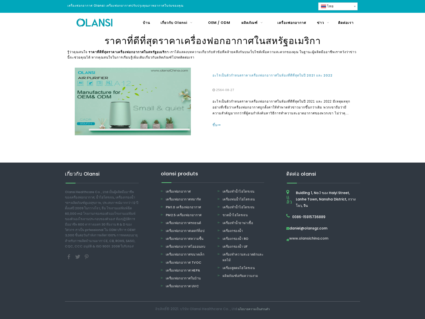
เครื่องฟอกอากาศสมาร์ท (183, 199)
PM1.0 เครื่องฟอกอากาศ (183, 207)
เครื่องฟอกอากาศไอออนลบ (185, 246)
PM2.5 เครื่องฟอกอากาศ (184, 215)
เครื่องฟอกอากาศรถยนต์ (183, 223)
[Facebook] (69, 256)
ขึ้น (214, 125)
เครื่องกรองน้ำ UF (235, 246)
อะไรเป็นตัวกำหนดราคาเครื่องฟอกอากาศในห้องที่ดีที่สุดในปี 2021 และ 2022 (272, 75)
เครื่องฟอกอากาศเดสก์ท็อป (185, 230)
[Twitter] (78, 256)
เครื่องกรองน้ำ (233, 230)
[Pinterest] (87, 256)
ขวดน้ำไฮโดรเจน (235, 215)
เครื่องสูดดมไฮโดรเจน (239, 268)
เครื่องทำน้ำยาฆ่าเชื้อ (238, 223)
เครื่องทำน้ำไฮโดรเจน (238, 191)
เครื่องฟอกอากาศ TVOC (183, 262)
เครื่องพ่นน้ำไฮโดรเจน (239, 199)
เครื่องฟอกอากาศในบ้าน (183, 278)
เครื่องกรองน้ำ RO (236, 238)
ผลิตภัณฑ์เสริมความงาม (240, 275)
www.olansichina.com (308, 239)
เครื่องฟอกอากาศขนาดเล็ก (185, 254)
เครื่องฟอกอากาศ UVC (182, 286)
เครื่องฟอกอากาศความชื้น (185, 238)
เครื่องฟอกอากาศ (178, 191)
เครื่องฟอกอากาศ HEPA (183, 270)
